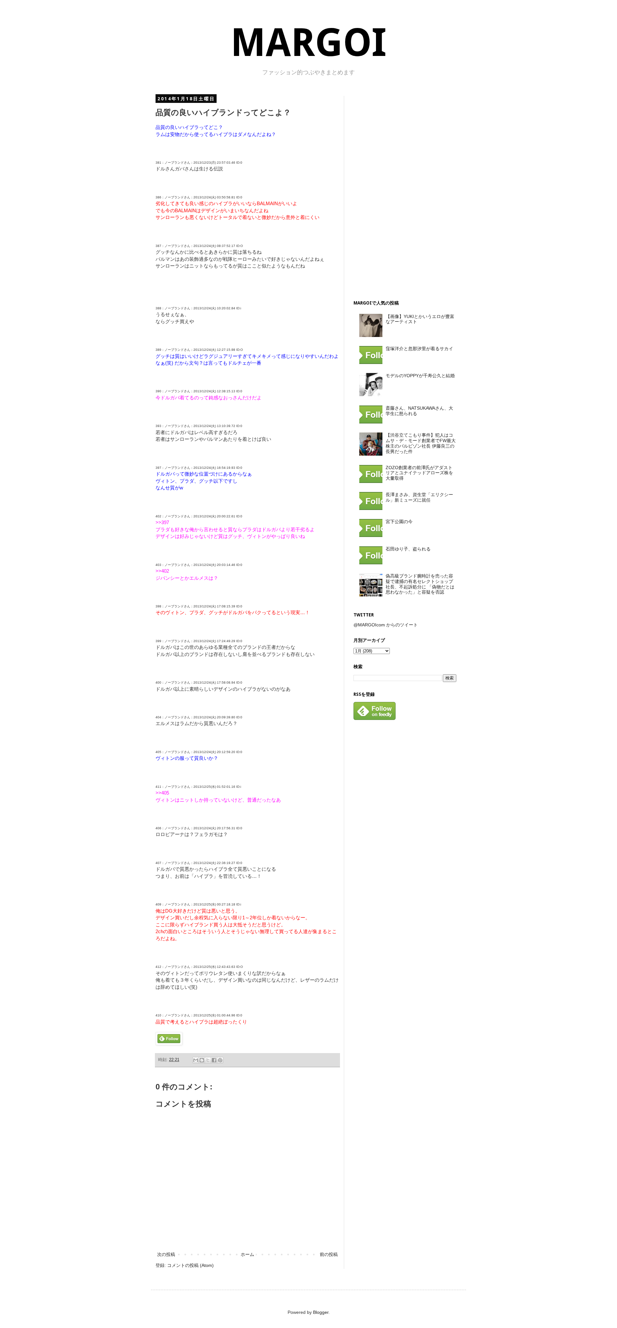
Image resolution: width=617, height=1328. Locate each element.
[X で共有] (208, 1060)
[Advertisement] (401, 192)
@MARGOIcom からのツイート (385, 624)
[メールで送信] (195, 1060)
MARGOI (308, 42)
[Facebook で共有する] (214, 1060)
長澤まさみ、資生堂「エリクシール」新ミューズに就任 (419, 497)
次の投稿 (166, 1254)
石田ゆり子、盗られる (408, 548)
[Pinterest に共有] (220, 1060)
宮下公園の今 (399, 521)
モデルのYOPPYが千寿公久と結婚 (420, 375)
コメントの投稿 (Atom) (190, 1265)
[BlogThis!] (202, 1060)
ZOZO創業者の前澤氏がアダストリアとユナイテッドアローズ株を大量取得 (419, 473)
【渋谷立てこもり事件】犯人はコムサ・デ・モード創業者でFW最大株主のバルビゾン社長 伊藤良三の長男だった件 (421, 443)
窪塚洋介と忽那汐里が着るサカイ (419, 348)
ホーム (247, 1254)
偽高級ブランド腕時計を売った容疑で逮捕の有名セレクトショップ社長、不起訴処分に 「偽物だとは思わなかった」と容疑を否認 (420, 584)
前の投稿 (329, 1254)
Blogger (320, 1312)
